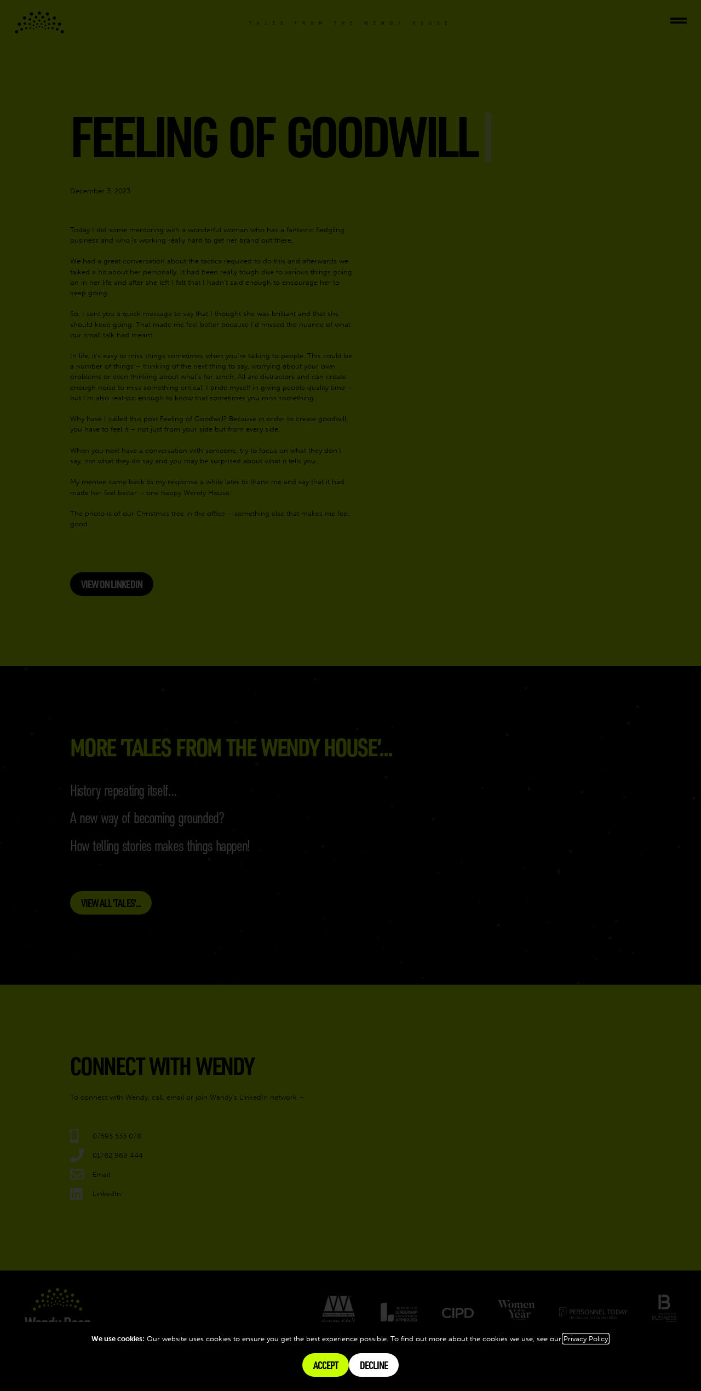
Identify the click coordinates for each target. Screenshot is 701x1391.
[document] (350, 695)
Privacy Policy (586, 1339)
